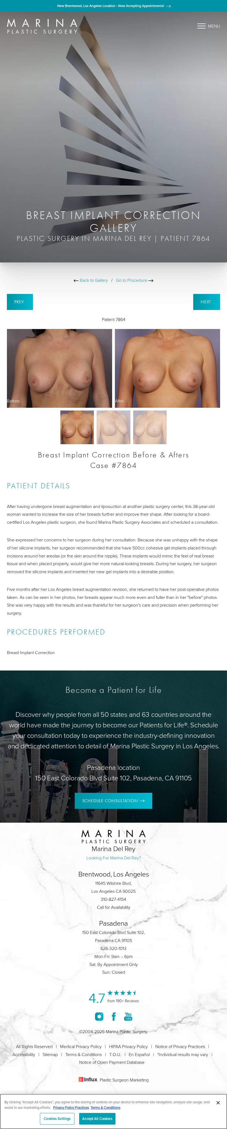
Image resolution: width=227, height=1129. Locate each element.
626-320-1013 (113, 948)
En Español (139, 1054)
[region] (113, 1111)
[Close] (218, 1103)
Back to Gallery (93, 280)
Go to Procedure (132, 280)
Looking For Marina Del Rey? (113, 858)
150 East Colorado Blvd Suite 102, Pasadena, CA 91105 (113, 778)
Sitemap (50, 1054)
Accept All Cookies (97, 1118)
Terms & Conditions (83, 1054)
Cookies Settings (57, 1118)
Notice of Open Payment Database (112, 1062)
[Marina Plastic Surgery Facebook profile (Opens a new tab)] (114, 1016)
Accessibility (23, 1054)
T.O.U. (115, 1054)
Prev (19, 302)
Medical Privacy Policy (81, 1046)
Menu (214, 26)
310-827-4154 (113, 899)
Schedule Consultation (110, 801)
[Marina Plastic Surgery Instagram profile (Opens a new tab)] (99, 1016)
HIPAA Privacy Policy (128, 1046)
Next (207, 302)
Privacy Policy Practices (71, 1107)
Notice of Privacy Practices (180, 1046)
